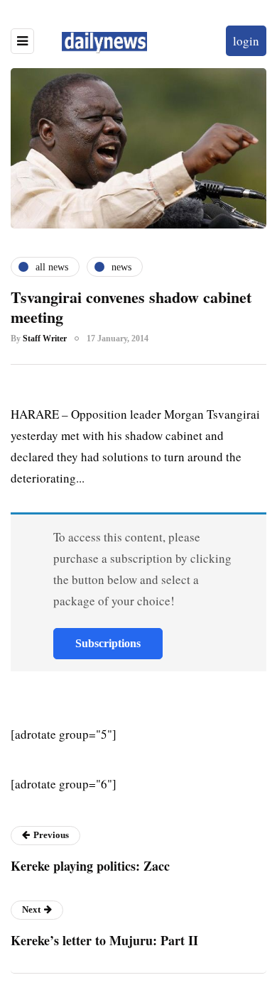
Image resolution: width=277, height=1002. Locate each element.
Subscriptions (108, 643)
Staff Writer (45, 338)
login (246, 41)
